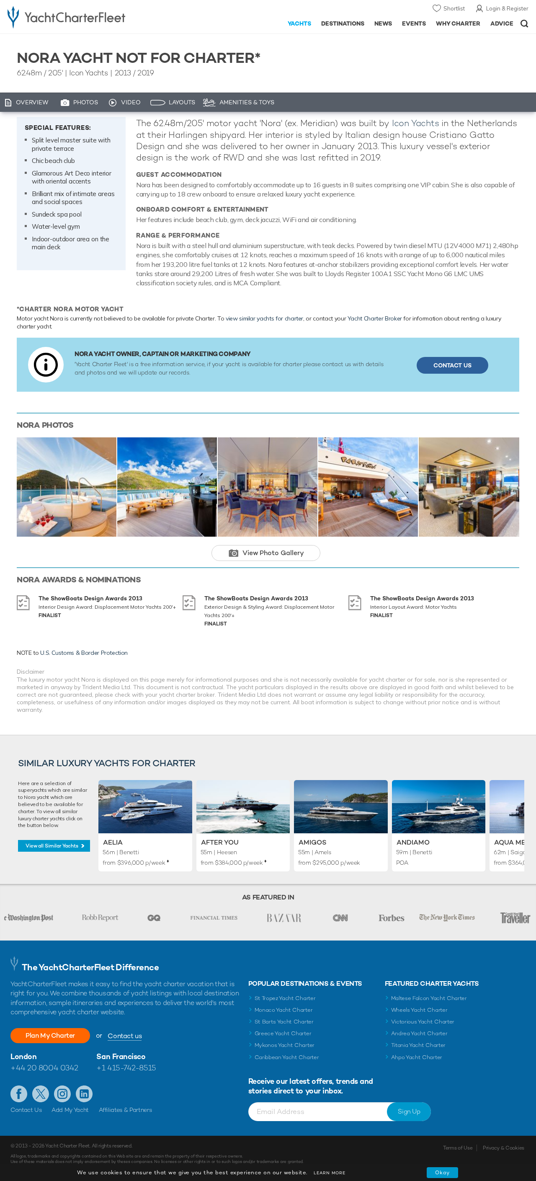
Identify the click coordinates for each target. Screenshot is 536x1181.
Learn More (329, 1173)
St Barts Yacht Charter (284, 1021)
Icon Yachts (415, 123)
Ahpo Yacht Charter (416, 1057)
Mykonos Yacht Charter (284, 1045)
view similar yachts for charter (264, 318)
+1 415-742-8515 (126, 1067)
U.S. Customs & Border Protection (84, 652)
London (23, 1056)
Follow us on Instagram (62, 1093)
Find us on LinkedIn (84, 1093)
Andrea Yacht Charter (419, 1033)
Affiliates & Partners (125, 1110)
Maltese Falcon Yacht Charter (429, 998)
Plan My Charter (50, 1035)
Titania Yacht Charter (418, 1045)
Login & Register (507, 8)
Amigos (313, 842)
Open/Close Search (524, 24)
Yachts (300, 23)
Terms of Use (457, 1148)
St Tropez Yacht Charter (285, 998)
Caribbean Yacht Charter (287, 1057)
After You (220, 842)
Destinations (342, 23)
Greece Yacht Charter (283, 1033)
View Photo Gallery (273, 552)
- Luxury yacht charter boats (83, 17)
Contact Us (452, 365)
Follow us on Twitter (40, 1093)
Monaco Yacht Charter (284, 1009)
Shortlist (454, 8)
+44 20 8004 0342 (44, 1067)
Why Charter (458, 23)
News (383, 23)
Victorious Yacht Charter (422, 1021)
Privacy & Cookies (503, 1148)
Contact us (125, 1035)
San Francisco (120, 1056)
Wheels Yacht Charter (419, 1009)
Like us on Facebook (18, 1093)
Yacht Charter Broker (375, 318)
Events (414, 23)
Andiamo (413, 842)
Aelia (113, 842)
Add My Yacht (70, 1110)
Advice (501, 23)
